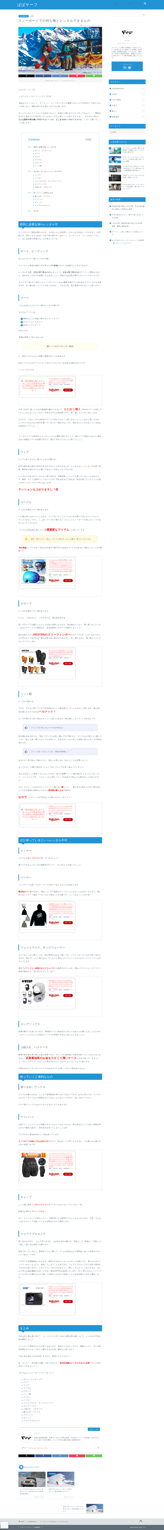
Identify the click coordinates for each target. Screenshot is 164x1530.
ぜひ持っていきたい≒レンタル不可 (47, 171)
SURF (128, 94)
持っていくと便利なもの (43, 193)
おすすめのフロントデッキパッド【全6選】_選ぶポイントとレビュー (128, 241)
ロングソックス (41, 184)
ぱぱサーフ (27, 4)
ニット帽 (38, 166)
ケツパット (39, 199)
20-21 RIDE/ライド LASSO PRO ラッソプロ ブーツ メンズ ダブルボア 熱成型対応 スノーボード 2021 (61, 380)
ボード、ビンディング (43, 151)
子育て (128, 105)
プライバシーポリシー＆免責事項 (30, 1527)
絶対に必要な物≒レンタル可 (44, 147)
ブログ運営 (128, 100)
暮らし (128, 111)
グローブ (38, 163)
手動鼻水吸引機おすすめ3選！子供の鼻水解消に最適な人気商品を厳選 (128, 207)
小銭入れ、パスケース (43, 187)
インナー (38, 175)
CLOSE (88, 139)
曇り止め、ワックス (42, 196)
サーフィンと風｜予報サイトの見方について (128, 233)
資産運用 (128, 117)
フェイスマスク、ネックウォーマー (48, 181)
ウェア (37, 157)
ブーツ (37, 154)
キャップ (38, 202)
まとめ (36, 211)
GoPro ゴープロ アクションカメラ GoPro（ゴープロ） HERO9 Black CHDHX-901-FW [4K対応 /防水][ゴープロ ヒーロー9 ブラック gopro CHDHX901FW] (61, 1290)
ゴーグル (38, 160)
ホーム (119, 3)
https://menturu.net (38, 1448)
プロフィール (134, 3)
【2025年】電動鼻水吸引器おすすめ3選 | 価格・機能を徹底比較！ (127, 224)
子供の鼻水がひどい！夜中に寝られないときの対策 (128, 216)
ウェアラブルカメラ (42, 205)
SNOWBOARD (24, 16)
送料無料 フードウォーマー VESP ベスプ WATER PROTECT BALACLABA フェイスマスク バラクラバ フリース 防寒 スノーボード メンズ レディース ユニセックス (61, 984)
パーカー (38, 178)
